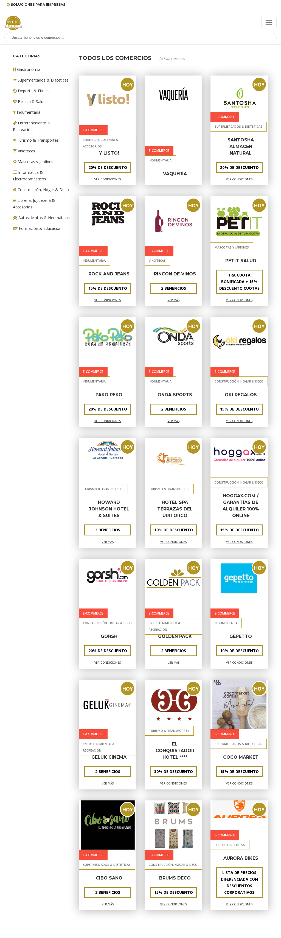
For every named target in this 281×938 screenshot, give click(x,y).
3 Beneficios (107, 529)
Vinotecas (26, 150)
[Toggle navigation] (269, 22)
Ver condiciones (107, 179)
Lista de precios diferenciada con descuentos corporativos (239, 882)
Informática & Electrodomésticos (29, 176)
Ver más (173, 300)
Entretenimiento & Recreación (31, 126)
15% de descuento (107, 288)
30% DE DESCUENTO (173, 771)
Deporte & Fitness (33, 90)
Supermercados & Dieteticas (42, 80)
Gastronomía (28, 69)
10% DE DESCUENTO (173, 529)
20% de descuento (107, 409)
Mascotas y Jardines (34, 161)
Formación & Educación (39, 228)
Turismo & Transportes (37, 140)
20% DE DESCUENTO (107, 167)
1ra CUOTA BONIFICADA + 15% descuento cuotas (239, 281)
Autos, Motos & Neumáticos (43, 217)
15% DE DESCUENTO (239, 529)
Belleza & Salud (31, 101)
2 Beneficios (173, 288)
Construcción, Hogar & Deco (42, 189)
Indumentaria (28, 112)
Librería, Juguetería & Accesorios (34, 204)
